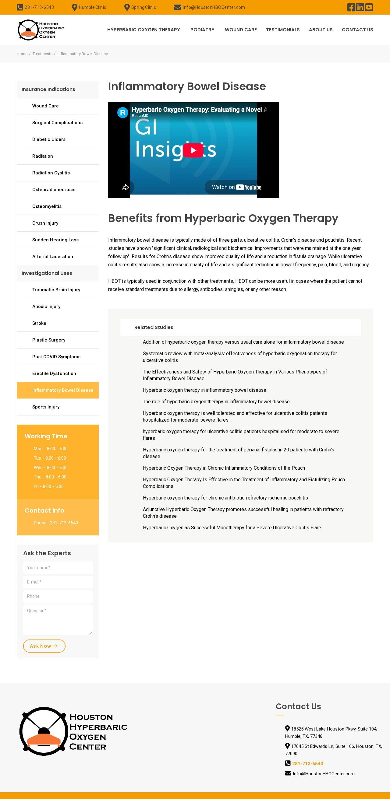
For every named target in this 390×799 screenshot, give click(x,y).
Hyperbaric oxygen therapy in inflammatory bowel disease (204, 390)
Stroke (39, 323)
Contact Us (357, 29)
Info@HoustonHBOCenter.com (214, 7)
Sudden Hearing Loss (55, 240)
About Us (321, 29)
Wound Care (241, 29)
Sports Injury (45, 407)
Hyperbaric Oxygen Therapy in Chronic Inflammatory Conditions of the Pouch (224, 468)
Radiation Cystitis (51, 173)
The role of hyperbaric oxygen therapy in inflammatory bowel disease (216, 402)
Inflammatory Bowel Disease (63, 390)
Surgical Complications (57, 122)
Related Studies (153, 327)
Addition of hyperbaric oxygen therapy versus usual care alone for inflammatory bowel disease (243, 342)
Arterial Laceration (52, 256)
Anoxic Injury (46, 306)
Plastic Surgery (48, 340)
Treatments (42, 53)
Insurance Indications (48, 89)
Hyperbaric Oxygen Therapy (143, 29)
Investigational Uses (47, 273)
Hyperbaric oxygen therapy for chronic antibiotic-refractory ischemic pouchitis (225, 498)
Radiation (42, 156)
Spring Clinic (143, 7)
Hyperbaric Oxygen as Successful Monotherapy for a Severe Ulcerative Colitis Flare (232, 528)
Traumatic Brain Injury (56, 290)
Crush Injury (45, 223)
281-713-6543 (39, 7)
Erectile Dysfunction (54, 373)
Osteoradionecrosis (53, 189)
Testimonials (283, 29)
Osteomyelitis (47, 206)
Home (22, 53)
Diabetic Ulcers (49, 139)
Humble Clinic (92, 7)
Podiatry (202, 29)
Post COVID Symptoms (56, 356)
